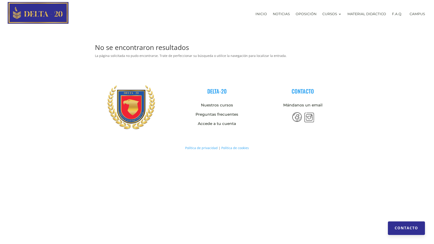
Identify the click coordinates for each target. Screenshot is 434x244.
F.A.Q (396, 14)
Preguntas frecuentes (217, 114)
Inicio (261, 14)
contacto (303, 91)
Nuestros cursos (217, 105)
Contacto (406, 227)
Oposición (306, 14)
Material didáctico (366, 14)
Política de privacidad (201, 148)
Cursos (329, 14)
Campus (417, 14)
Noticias (281, 14)
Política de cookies (235, 148)
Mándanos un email (303, 105)
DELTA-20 (217, 91)
